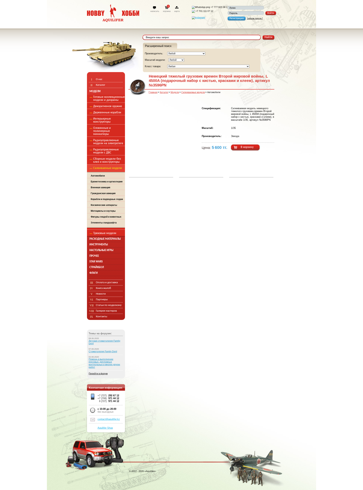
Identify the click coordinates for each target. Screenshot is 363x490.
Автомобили (98, 175)
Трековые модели (104, 233)
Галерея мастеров (106, 311)
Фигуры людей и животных (106, 216)
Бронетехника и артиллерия (107, 181)
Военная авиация (100, 187)
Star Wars (96, 261)
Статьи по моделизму (109, 305)
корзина (167, 11)
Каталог (164, 92)
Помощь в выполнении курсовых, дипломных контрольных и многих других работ (104, 363)
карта (177, 11)
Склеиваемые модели (193, 92)
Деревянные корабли (107, 112)
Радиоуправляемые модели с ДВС (106, 151)
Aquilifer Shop (105, 427)
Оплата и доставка (107, 282)
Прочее (94, 256)
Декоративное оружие (107, 106)
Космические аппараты (104, 205)
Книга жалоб (103, 288)
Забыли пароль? (255, 18)
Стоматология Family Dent (103, 351)
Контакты (101, 316)
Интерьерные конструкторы (102, 120)
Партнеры (102, 299)
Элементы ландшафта (104, 222)
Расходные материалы (105, 239)
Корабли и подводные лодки (107, 199)
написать (154, 11)
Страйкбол (96, 267)
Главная (153, 92)
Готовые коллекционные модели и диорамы (109, 99)
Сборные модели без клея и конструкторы (107, 160)
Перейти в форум (98, 373)
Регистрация (237, 18)
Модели (175, 92)
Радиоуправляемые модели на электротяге (108, 142)
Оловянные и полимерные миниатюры (102, 131)
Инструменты (98, 244)
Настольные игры (101, 250)
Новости (101, 293)
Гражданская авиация (103, 193)
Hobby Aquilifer (113, 13)
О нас (99, 79)
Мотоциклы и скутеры (103, 211)
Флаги (93, 273)
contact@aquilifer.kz (109, 419)
